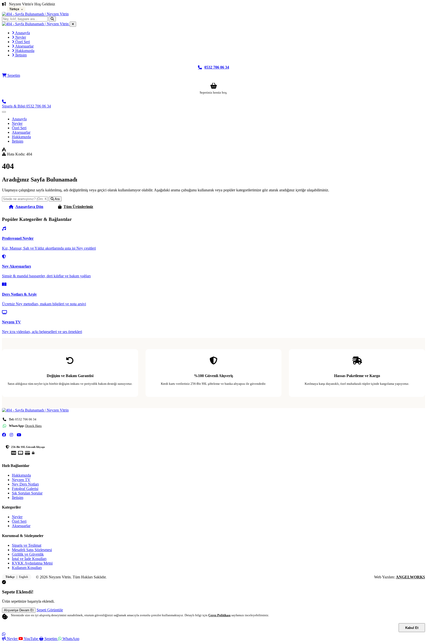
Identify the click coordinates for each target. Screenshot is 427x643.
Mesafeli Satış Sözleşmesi (32, 550)
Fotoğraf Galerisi (25, 489)
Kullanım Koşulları (27, 568)
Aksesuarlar (24, 46)
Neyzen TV (21, 480)
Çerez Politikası (219, 615)
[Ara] (52, 19)
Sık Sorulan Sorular (27, 493)
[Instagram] (11, 435)
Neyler (20, 37)
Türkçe (10, 577)
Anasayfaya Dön (29, 207)
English (23, 577)
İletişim (20, 55)
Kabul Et (411, 628)
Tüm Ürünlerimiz (78, 207)
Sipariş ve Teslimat (26, 545)
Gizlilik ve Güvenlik (28, 554)
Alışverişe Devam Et (19, 610)
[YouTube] (19, 435)
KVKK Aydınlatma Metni (32, 563)
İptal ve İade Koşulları (29, 559)
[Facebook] (4, 435)
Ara (57, 199)
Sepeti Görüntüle (50, 610)
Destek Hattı (33, 426)
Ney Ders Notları (25, 484)
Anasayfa (22, 33)
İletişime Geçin (126, 207)
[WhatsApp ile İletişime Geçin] (3, 634)
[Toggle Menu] (4, 112)
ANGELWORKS (410, 577)
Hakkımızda (24, 51)
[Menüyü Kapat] (73, 24)
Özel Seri (22, 42)
